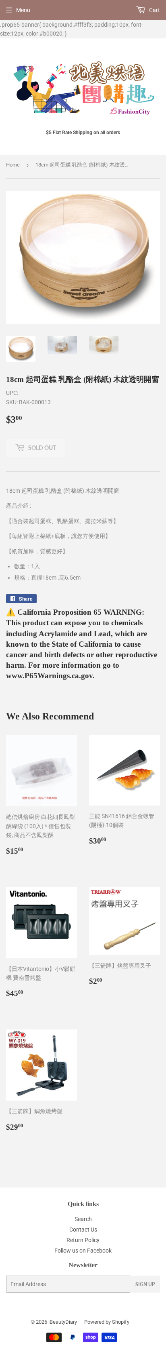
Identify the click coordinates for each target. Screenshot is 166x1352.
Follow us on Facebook (83, 1250)
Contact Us (83, 1229)
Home (13, 165)
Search (83, 1219)
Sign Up (145, 1284)
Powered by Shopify (106, 1322)
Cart (154, 10)
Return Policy (83, 1240)
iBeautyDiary (62, 1322)
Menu (23, 10)
